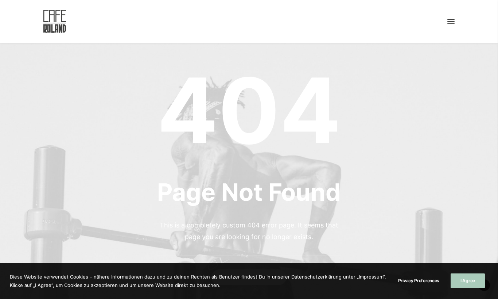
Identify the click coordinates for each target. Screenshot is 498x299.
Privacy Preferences (418, 280)
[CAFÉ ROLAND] (54, 21)
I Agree (467, 280)
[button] (451, 21)
